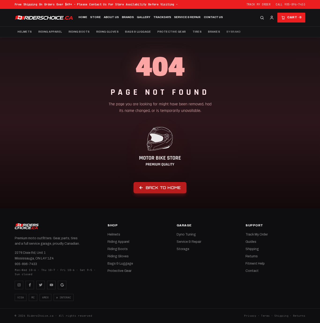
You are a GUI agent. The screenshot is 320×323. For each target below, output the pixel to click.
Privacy (250, 315)
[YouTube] (51, 285)
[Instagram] (19, 285)
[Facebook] (30, 285)
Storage (183, 249)
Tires (197, 31)
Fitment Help (255, 263)
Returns (252, 256)
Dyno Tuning (186, 234)
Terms (265, 315)
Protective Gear (171, 31)
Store (95, 17)
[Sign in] (272, 17)
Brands (128, 17)
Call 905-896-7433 (290, 4)
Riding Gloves (107, 31)
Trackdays (162, 17)
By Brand (234, 31)
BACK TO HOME (163, 187)
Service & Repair (187, 17)
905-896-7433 (26, 264)
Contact (252, 271)
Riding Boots (79, 31)
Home (82, 17)
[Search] (262, 18)
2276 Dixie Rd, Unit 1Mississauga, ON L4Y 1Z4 (34, 255)
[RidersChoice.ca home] (27, 226)
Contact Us (213, 17)
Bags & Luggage (138, 31)
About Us (111, 17)
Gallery (143, 17)
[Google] (62, 285)
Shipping (252, 249)
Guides (251, 241)
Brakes (214, 31)
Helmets (25, 31)
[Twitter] (40, 285)
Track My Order (258, 4)
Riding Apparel (50, 31)
